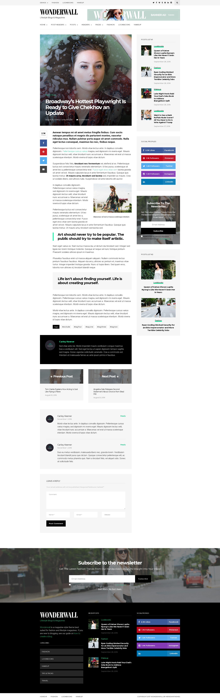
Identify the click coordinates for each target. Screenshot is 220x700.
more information (164, 239)
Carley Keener (67, 120)
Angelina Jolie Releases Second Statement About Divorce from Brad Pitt (108, 391)
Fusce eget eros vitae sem (105, 169)
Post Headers (57, 25)
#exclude (66, 327)
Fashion (55, 3)
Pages (98, 25)
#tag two (114, 327)
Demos (43, 3)
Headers (86, 25)
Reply (123, 416)
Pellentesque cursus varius (75, 151)
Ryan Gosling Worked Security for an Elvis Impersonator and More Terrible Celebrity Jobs (165, 76)
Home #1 (43, 696)
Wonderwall (45, 627)
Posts (73, 25)
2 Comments (84, 120)
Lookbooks (68, 3)
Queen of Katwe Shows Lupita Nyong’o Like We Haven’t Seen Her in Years (164, 54)
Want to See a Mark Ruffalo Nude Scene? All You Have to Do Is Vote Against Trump (164, 119)
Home (42, 25)
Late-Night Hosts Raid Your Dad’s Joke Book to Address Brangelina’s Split (164, 97)
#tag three (101, 327)
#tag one (89, 327)
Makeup (80, 3)
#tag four (78, 327)
